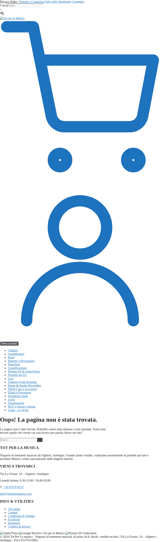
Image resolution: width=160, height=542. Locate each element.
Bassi (11, 357)
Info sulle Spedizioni (58, 1)
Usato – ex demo (18, 410)
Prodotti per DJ (17, 375)
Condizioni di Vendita (21, 516)
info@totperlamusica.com (16, 493)
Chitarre (13, 350)
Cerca (3, 5)
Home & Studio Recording (24, 385)
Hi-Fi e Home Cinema (21, 406)
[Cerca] (40, 440)
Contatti (13, 512)
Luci (10, 378)
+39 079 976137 (13, 487)
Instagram (14, 523)
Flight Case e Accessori (22, 389)
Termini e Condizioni (32, 1)
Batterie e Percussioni (21, 361)
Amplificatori (16, 354)
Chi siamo (14, 509)
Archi (11, 399)
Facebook (14, 519)
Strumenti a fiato (18, 396)
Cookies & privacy (19, 526)
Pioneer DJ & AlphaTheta (24, 371)
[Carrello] (80, 179)
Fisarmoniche (16, 403)
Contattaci (78, 1)
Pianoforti (14, 364)
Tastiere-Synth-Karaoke (22, 382)
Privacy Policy (9, 1)
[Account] (80, 339)
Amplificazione (17, 368)
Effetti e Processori (19, 392)
